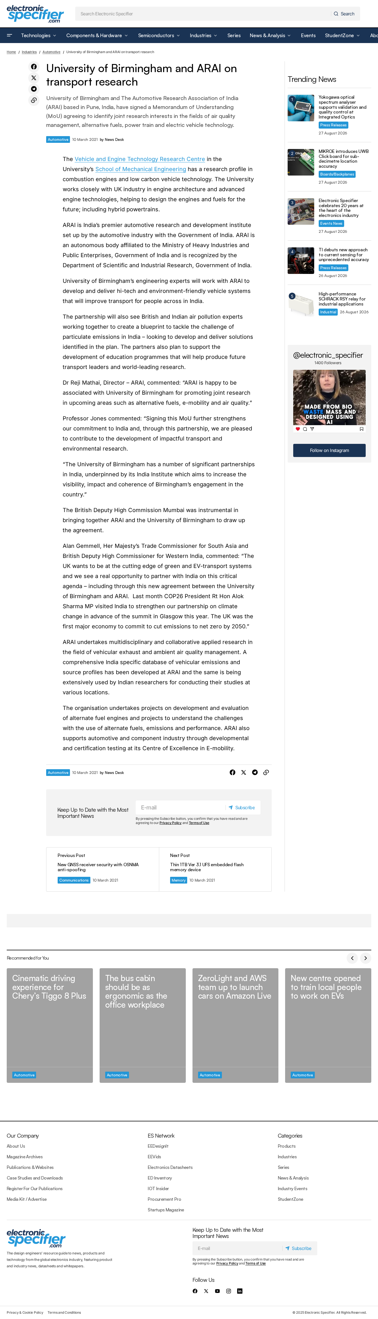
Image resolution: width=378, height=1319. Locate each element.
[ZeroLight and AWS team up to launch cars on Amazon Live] (235, 1025)
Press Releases (333, 124)
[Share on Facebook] (33, 66)
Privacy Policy (170, 823)
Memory (179, 880)
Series (283, 1167)
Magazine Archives (25, 1156)
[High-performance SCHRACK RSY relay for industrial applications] (301, 305)
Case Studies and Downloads (35, 1178)
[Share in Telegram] (33, 89)
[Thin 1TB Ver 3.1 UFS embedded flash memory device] (215, 869)
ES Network (161, 1135)
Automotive (51, 52)
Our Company (23, 1135)
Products (287, 1146)
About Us (16, 1146)
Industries (29, 52)
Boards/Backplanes (337, 174)
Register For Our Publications (34, 1188)
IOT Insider (158, 1188)
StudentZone (290, 1199)
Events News (331, 223)
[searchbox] (203, 13)
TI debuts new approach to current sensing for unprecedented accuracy (344, 254)
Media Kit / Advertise (27, 1199)
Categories (290, 1135)
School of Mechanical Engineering (140, 169)
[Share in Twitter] (33, 78)
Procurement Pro (164, 1199)
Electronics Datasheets (170, 1167)
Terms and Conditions (64, 1312)
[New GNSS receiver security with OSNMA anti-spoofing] (102, 869)
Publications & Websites (30, 1167)
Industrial (328, 311)
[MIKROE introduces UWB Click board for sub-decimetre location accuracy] (301, 162)
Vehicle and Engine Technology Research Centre (140, 159)
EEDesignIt (158, 1146)
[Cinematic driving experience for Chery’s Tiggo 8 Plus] (50, 1025)
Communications (74, 880)
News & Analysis (293, 1178)
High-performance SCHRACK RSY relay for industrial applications (342, 299)
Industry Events (292, 1188)
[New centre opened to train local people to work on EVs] (328, 1025)
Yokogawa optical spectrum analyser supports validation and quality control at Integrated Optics (343, 107)
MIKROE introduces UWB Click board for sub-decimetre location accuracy (343, 159)
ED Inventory (160, 1178)
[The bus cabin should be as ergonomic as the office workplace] (143, 1025)
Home (11, 52)
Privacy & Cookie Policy (25, 1312)
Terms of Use (199, 823)
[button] (9, 35)
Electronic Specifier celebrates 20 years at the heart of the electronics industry (341, 208)
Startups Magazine (166, 1210)
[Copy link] (33, 100)
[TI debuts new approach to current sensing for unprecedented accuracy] (301, 260)
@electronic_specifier (328, 355)
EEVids (154, 1156)
